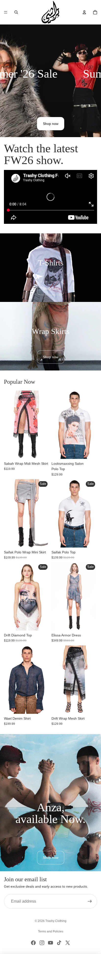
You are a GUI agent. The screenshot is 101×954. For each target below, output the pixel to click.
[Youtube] (50, 943)
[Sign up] (90, 901)
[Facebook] (33, 943)
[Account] (84, 12)
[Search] (16, 12)
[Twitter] (68, 943)
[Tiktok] (59, 943)
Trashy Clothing (55, 921)
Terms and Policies (50, 931)
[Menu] (5, 12)
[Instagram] (42, 943)
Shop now (50, 124)
